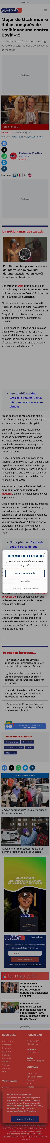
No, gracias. (25, 581)
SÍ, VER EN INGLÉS (25, 573)
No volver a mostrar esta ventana (25, 588)
